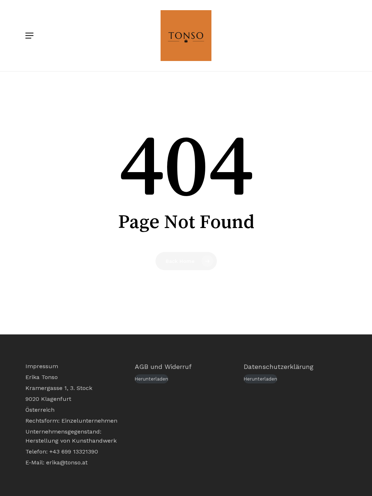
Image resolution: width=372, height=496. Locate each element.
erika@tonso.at (67, 462)
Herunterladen (151, 379)
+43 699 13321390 (73, 451)
